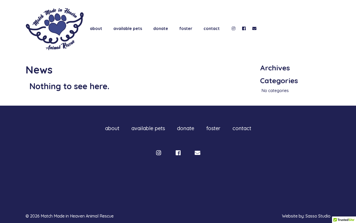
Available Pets (127, 28)
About (96, 28)
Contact (212, 28)
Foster (185, 28)
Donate (160, 28)
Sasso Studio (317, 216)
